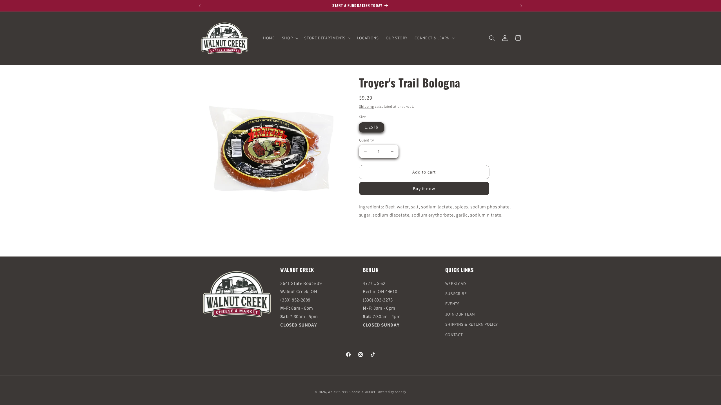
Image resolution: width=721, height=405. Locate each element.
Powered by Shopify (391, 392)
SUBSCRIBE (456, 293)
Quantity (366, 140)
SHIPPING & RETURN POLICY (471, 324)
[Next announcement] (521, 5)
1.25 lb (371, 127)
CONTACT (454, 334)
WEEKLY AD (455, 283)
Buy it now (424, 189)
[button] (289, 38)
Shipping (366, 106)
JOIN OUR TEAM (460, 314)
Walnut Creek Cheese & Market (351, 392)
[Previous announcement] (199, 5)
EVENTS (452, 303)
